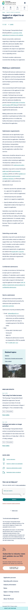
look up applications (21, 485)
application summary (8, 306)
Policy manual (8, 361)
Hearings (7, 356)
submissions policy (19, 165)
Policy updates (9, 411)
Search (14, 499)
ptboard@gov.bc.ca (13, 313)
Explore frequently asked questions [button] (11, 503)
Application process (10, 578)
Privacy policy (14, 606)
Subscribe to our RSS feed (14, 568)
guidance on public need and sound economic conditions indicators (13, 176)
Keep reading (5, 415)
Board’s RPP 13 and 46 (18, 252)
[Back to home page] (9, 3)
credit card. (13, 343)
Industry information (10, 585)
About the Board (9, 599)
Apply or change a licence (11, 592)
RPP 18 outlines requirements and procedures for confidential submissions (13, 285)
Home (3, 12)
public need (5, 171)
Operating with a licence (11, 581)
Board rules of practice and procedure (14, 358)
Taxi (4, 411)
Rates (5, 588)
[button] (14, 608)
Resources (7, 595)
